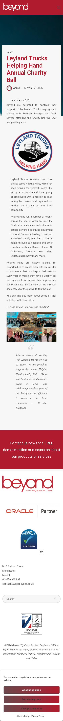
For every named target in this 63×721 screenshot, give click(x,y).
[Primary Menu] (59, 7)
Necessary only (31, 699)
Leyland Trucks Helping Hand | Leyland (27, 306)
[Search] (55, 599)
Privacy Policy (37, 716)
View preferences (31, 708)
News (10, 52)
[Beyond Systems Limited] (15, 7)
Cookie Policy (23, 716)
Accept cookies (31, 690)
